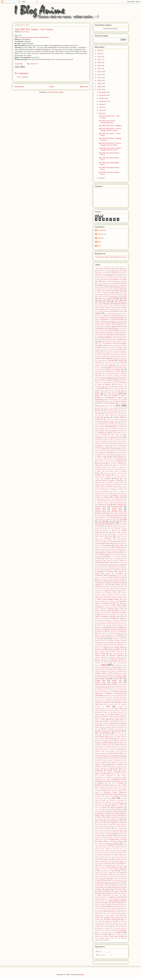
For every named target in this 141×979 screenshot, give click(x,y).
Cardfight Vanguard (106, 347)
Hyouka (116, 478)
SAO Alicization (115, 753)
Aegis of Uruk (100, 275)
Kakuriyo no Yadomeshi (117, 534)
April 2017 (112, 304)
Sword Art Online (118, 832)
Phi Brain (99, 718)
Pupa (105, 723)
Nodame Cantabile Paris (117, 671)
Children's (99, 353)
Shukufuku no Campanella (116, 800)
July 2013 (112, 523)
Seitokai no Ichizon (101, 766)
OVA (108, 707)
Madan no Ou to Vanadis (117, 595)
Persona (113, 714)
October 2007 (121, 677)
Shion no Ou (119, 796)
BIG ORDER (112, 324)
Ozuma (109, 708)
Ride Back (110, 738)
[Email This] (15, 67)
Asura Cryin (108, 311)
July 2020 (106, 527)
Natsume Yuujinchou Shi (102, 659)
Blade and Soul (120, 328)
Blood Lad (105, 332)
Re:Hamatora (111, 729)
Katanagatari (107, 545)
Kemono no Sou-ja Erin (101, 547)
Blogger (81, 974)
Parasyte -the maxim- (118, 712)
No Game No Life (112, 669)
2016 (99, 62)
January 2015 (110, 512)
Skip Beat (108, 805)
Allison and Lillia (121, 283)
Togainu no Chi (99, 869)
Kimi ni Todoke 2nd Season (111, 553)
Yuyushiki (107, 928)
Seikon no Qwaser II (117, 764)
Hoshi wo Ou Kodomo (113, 469)
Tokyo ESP (109, 869)
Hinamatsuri (106, 465)
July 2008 (123, 519)
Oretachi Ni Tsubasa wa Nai (104, 702)
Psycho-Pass (120, 721)
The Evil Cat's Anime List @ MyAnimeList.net (110, 257)
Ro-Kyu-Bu (98, 742)
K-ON (105, 528)
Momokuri (99, 629)
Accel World (111, 272)
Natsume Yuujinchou (116, 655)
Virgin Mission (115, 895)
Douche (115, 390)
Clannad (111, 360)
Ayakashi (116, 313)
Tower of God (109, 876)
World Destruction (113, 908)
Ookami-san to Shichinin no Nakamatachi (109, 693)
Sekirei (112, 768)
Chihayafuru (123, 351)
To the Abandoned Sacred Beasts (111, 865)
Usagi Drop (121, 885)
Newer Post (19, 87)
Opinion (97, 695)
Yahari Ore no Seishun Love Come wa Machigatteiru (109, 913)
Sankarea (105, 753)
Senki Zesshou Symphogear (104, 775)
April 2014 (117, 302)
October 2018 (98, 686)
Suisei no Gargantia (119, 828)
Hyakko (108, 478)
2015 (99, 65)
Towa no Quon (99, 876)
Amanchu (123, 285)
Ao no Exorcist (105, 296)
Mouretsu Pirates (114, 636)
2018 (99, 56)
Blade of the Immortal (100, 330)
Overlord (120, 706)
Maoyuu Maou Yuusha (116, 609)
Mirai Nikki (112, 625)
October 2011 (116, 680)
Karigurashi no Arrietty (119, 543)
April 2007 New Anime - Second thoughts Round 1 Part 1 (110, 149)
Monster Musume (116, 633)
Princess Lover (108, 722)
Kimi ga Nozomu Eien (113, 551)
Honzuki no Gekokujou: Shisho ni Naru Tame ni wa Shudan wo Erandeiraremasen (110, 467)
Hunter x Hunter (119, 475)
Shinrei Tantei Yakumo (111, 794)
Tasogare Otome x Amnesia (117, 839)
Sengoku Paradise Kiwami (117, 773)
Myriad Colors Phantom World (114, 648)
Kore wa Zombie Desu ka (113, 566)
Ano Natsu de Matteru (101, 292)
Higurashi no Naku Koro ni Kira (106, 462)
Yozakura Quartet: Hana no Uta (115, 923)
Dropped (120, 394)
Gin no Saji (118, 426)
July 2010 (112, 521)
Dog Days (101, 388)
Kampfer (114, 541)
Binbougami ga (122, 324)
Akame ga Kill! (107, 279)
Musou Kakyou (117, 642)
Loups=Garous (117, 586)
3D (111, 270)
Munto (96, 640)
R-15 (118, 725)
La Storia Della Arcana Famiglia (115, 579)
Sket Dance (98, 805)
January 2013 (116, 510)
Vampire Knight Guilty (102, 893)
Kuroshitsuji (119, 573)
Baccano (114, 315)
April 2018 (121, 304)
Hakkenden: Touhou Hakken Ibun (106, 445)
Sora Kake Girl (119, 809)
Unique (117, 884)
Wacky (105, 897)
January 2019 (123, 513)
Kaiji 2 (114, 532)
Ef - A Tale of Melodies (108, 403)
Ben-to (105, 324)
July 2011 (123, 521)
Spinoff (99, 822)
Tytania (106, 880)
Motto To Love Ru (101, 637)
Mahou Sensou (122, 597)
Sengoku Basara (112, 770)
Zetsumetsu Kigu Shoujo (117, 934)
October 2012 (100, 682)
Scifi (107, 759)
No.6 (123, 669)
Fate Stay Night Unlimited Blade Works (113, 411)
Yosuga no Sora (110, 921)
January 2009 (118, 506)
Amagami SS (101, 285)
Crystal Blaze (109, 366)
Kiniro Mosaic (121, 554)
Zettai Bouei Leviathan (101, 936)
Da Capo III (114, 367)
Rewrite (102, 738)
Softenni (110, 809)
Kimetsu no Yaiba (100, 551)
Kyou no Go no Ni (120, 575)
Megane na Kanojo (111, 620)
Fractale (97, 417)
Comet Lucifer (120, 364)
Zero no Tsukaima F (102, 932)
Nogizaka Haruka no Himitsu (104, 673)
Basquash (121, 323)
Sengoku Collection (108, 772)
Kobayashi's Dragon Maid (102, 560)
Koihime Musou (109, 562)
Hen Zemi (115, 452)
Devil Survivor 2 (119, 384)
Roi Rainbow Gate (121, 742)
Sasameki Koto (105, 755)
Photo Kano (108, 718)
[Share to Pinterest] (24, 67)
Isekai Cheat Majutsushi (114, 499)
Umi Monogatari (114, 882)
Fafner (120, 408)
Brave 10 (118, 336)
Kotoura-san (98, 569)
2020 (99, 50)
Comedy (121, 362)
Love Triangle (121, 588)
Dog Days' (111, 388)
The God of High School (105, 852)
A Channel (123, 270)
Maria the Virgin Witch (103, 612)
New (104, 665)
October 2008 (104, 678)
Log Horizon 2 (107, 586)
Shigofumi (121, 783)
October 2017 (121, 684)
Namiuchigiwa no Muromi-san (116, 651)
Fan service (110, 410)
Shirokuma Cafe (99, 798)
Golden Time (120, 432)
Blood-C (112, 332)
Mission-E (121, 625)
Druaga (97, 395)
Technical (102, 845)
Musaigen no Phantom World (116, 640)
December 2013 (121, 379)
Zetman (113, 932)
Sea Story (113, 759)
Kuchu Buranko (122, 569)
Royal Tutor (121, 746)
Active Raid (114, 274)
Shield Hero (111, 783)
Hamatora (115, 447)
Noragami (110, 675)
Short (114, 798)
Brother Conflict (116, 337)
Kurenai (97, 573)
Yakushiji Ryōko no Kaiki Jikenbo (104, 915)
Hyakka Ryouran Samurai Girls (104, 476)
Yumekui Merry (99, 926)
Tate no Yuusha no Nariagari (102, 843)
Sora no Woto (115, 813)
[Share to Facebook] (22, 67)
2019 (99, 53)
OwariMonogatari (99, 708)
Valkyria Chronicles (103, 891)
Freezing (106, 417)
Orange (104, 695)
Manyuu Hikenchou (100, 608)
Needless (115, 661)
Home (51, 87)
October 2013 (116, 682)
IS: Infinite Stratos (118, 497)
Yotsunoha (121, 921)
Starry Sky (98, 824)
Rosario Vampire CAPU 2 (109, 746)
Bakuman (97, 321)
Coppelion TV (98, 366)
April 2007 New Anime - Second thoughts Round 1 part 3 (110, 129)
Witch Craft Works (106, 904)
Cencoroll (97, 349)
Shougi (122, 798)
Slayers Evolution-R (117, 807)
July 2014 (122, 523)
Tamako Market (120, 835)
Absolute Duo (100, 272)
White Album (116, 902)
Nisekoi (123, 667)
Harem (102, 450)
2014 (99, 68)
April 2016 (103, 304)
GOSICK (104, 434)
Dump (106, 395)
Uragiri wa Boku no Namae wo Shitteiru (105, 885)
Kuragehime (121, 571)
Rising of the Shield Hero (104, 740)
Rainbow (122, 727)
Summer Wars (110, 830)
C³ (103, 345)
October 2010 (100, 680)
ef (97, 403)
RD (102, 729)
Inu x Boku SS (106, 493)
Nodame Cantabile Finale (102, 671)
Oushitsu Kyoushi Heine (110, 704)
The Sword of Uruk (105, 859)
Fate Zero (98, 413)
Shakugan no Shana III (104, 781)
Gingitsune (115, 428)
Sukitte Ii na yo (99, 830)
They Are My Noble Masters (116, 861)
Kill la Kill (103, 549)
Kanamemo (123, 541)
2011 (99, 77)
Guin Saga (104, 437)
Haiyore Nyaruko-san (114, 441)
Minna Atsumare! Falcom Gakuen (117, 623)
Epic (96, 408)
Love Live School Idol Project (107, 588)
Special (121, 819)
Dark (96, 375)
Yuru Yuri (115, 926)
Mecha (107, 618)
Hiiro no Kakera (112, 463)
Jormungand (113, 517)
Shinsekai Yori (109, 796)
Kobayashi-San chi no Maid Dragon (114, 558)
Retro (96, 738)
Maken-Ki (122, 607)
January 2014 (99, 512)
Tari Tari (103, 839)
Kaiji (107, 532)
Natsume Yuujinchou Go (101, 657)
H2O (123, 438)
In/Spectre (114, 489)
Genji (106, 425)
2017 (99, 59)
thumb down (98, 863)
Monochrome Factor (112, 631)
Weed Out (104, 900)
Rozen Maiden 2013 (100, 748)
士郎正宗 (105, 940)
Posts (100, 951)
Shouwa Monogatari (100, 800)
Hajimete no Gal (122, 443)
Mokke (124, 627)
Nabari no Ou (120, 649)
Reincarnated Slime (100, 735)
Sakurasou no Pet (114, 751)
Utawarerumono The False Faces (115, 889)
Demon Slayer (101, 380)
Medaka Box (115, 618)
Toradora (121, 872)
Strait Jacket (104, 826)
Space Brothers (111, 819)
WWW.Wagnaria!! (113, 911)
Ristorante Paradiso (119, 740)
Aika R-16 (114, 275)
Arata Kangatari (116, 307)
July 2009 (101, 521)
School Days (120, 757)
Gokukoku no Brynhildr (105, 432)
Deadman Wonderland (107, 379)
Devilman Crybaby (100, 386)
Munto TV (103, 640)
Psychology (98, 723)
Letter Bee (103, 583)
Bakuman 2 (106, 321)
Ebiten (105, 401)
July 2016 (107, 525)
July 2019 (99, 527)
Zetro (99, 242)
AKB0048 (115, 281)
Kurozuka (109, 575)
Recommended (104, 733)
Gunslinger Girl (114, 438)
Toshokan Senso (106, 874)
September (103, 101)
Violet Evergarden (121, 893)
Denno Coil (34, 64)
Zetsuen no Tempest (101, 934)
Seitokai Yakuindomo (101, 768)
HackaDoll (97, 439)
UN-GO (110, 884)
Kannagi (99, 543)
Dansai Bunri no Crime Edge (114, 371)
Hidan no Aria (101, 456)
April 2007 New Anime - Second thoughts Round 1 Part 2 (110, 144)
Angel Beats (116, 287)
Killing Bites (121, 549)
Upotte (123, 884)
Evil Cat (108, 408)
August (102, 104)
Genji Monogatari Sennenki (117, 425)
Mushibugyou (98, 642)
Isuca (96, 504)
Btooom (124, 337)
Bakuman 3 (114, 321)
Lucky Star (98, 590)
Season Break (122, 759)
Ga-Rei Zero (109, 419)
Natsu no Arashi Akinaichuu (116, 653)
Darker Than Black (106, 375)
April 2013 (106, 302)
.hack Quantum (99, 268)
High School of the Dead (112, 458)
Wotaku (114, 910)
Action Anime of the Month (102, 274)
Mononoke (123, 631)
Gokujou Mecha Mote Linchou (118, 430)
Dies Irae (109, 386)
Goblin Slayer (104, 430)
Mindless (103, 623)
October (102, 98)
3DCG (115, 270)
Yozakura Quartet (100, 923)
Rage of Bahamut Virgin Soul (110, 727)
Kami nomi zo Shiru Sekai (103, 536)
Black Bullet (100, 326)
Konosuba (99, 566)
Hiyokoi (115, 465)
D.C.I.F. (99, 367)
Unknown (100, 238)
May (101, 113)
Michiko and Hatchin (107, 622)
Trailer (122, 876)
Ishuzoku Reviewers (118, 502)
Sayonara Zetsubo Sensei (105, 757)
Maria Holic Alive (122, 610)
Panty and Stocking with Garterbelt (104, 710)
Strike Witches (101, 828)
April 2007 (103, 298)
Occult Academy (110, 676)
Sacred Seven (113, 748)
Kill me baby (112, 549)
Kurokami (107, 573)
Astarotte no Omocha (109, 309)
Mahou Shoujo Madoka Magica (108, 599)
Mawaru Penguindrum (102, 616)
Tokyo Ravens (104, 870)
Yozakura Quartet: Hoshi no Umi (103, 925)
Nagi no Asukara (100, 651)
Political (97, 720)
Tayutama (116, 843)
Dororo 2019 (106, 390)
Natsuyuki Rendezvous (118, 659)
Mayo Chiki (116, 616)
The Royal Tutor (106, 857)
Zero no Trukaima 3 (120, 930)
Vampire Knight (119, 891)
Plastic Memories (119, 718)
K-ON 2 (112, 528)
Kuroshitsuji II (99, 575)
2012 (99, 74)
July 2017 (116, 525)
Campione (109, 345)
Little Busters (115, 584)
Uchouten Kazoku (116, 880)
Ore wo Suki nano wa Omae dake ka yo (112, 701)
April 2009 (122, 298)
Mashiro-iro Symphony (118, 614)
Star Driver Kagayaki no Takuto (113, 822)
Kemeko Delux (119, 545)
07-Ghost (108, 268)
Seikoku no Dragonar (118, 762)
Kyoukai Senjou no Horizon (117, 577)
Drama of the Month (109, 394)
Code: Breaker (112, 362)
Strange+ (112, 826)
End (118, 405)
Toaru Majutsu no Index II (116, 867)
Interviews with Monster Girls (103, 491)
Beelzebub (98, 324)
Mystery (110, 649)
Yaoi (118, 915)
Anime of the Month (107, 289)
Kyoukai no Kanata (100, 577)
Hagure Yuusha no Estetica (112, 439)
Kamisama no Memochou (102, 541)
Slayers (104, 807)
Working (105, 906)
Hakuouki (121, 445)
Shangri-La (100, 783)
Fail (125, 408)
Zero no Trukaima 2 (106, 930)
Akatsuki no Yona (106, 281)
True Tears (106, 878)
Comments (102, 955)
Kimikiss (102, 554)
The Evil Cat (101, 230)
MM (105, 627)
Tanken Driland (108, 837)
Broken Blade (104, 338)
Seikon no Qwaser (101, 764)
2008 (99, 86)
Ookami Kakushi (119, 691)
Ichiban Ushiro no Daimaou (104, 486)
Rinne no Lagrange (121, 738)
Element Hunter (108, 406)
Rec (125, 731)
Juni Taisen (115, 527)
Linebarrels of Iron (101, 584)
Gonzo (97, 434)
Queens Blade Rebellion (108, 725)
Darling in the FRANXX (114, 377)
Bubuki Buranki (101, 339)
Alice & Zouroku (109, 283)
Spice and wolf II (121, 821)
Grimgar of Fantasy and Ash (111, 436)
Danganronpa (98, 371)
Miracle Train (101, 625)
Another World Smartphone (113, 294)
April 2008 (112, 298)
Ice (123, 484)
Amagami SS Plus (114, 285)
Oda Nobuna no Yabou (120, 686)
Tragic (117, 876)
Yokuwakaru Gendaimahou (112, 919)
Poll (103, 720)
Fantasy (119, 410)
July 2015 (98, 525)
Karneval (97, 545)
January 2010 (100, 508)
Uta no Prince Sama (101, 887)
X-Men (122, 911)
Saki (119, 749)
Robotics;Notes (108, 742)
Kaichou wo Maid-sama (110, 530)
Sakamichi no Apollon (108, 749)
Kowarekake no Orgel (110, 569)
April (101, 178)
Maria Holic (111, 610)
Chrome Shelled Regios (102, 358)
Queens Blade (114, 723)
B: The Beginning (104, 315)
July (100, 107)
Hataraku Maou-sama (113, 450)
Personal (97, 716)
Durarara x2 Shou (117, 399)
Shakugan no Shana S (120, 781)
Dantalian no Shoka (119, 373)
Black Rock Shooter (106, 328)
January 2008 (105, 506)
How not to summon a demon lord (113, 473)
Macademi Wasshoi (109, 590)
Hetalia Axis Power (121, 454)
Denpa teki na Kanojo (112, 382)
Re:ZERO (121, 729)
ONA (111, 688)
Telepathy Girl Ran (114, 845)
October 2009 (118, 678)
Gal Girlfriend (120, 419)
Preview (112, 720)
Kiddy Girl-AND (116, 547)
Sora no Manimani (100, 811)
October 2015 (110, 684)
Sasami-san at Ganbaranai (119, 755)
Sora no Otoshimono (114, 811)
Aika (107, 276)
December (103, 92)
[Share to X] (20, 67)
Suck (109, 828)
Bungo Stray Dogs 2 (106, 341)
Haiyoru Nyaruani (110, 443)
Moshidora (120, 635)
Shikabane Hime (100, 785)
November (103, 95)
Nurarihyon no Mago (121, 675)
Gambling (97, 421)
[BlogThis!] (18, 67)
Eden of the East (120, 401)
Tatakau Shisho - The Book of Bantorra (110, 841)
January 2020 (100, 515)
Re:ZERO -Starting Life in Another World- (108, 731)
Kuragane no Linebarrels (105, 571)
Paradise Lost (106, 712)
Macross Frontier (111, 592)
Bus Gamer (117, 341)
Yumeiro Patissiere (120, 925)
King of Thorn (111, 554)
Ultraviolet (104, 882)
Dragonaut (120, 392)
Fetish (105, 413)
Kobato (99, 558)
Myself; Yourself (100, 649)
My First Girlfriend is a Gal (119, 644)
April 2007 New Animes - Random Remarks (107, 122)
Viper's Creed (102, 895)
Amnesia (107, 287)
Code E (103, 362)
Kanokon (107, 543)
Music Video (107, 642)
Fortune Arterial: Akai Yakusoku (114, 415)
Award (97, 313)
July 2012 (101, 523)
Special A (98, 821)
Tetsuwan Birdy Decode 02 (103, 848)
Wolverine (97, 906)
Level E (112, 583)
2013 (99, 71)
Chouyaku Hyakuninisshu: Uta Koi (115, 356)
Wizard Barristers (119, 904)
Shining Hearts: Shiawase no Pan (111, 790)
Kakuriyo (105, 534)
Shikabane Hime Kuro (115, 785)
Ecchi (111, 401)
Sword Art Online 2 (100, 833)
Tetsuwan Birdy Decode (117, 847)
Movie (106, 638)
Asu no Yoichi (98, 311)
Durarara (97, 399)
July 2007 (114, 519)
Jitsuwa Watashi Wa (100, 517)
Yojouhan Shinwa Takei (112, 917)
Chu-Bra (115, 358)
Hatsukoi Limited (104, 452)
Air (95, 277)
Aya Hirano (108, 313)
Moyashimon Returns (118, 638)
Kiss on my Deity (100, 556)
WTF (104, 912)
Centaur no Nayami (108, 349)
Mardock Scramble (100, 610)
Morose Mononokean (108, 635)
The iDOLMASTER (119, 852)
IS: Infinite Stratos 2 (100, 499)
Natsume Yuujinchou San (117, 657)
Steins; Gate (106, 824)
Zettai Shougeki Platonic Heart (104, 938)
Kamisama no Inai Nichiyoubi (115, 540)
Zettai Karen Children (117, 936)
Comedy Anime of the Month (103, 364)
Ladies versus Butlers (102, 581)
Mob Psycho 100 (114, 627)
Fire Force (98, 415)
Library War (120, 583)
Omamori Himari (102, 688)
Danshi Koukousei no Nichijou (103, 373)
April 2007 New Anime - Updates (110, 125)
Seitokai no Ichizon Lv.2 (117, 766)
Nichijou (97, 667)
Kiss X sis (112, 556)
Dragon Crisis (99, 392)
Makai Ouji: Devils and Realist (109, 607)
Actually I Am (123, 274)
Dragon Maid (111, 392)
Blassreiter (112, 330)
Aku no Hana (98, 283)
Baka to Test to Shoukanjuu (109, 317)
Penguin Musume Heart (101, 714)
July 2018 (123, 525)
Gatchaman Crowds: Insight (110, 421)
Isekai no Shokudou (115, 500)
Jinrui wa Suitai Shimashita (115, 515)
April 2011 (115, 300)
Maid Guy (115, 603)
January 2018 (112, 513)
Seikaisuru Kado (101, 760)
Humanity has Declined (103, 475)
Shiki (124, 785)
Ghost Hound (98, 426)
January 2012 (100, 510)
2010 (99, 80)
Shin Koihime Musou (102, 787)
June (101, 110)
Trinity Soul (98, 878)
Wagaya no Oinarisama (116, 897)
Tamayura (97, 837)
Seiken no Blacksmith (114, 760)
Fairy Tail (100, 410)
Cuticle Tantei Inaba (121, 366)
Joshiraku (107, 519)
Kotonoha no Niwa (120, 568)
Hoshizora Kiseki (113, 471)
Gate (122, 421)
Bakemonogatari (119, 319)
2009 (99, 83)
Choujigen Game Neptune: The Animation (115, 353)
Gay (96, 423)
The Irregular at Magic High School (104, 854)
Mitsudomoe (98, 627)
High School (113, 456)
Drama (97, 394)
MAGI (96, 597)
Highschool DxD (121, 460)
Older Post (84, 87)
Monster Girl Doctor (102, 633)
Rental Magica (100, 736)
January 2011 (116, 508)
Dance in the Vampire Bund (115, 369)
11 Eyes (116, 268)
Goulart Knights (114, 434)
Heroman (111, 454)
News (115, 665)
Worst (107, 910)
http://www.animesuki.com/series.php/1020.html (33, 37)
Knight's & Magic (121, 556)
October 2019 (108, 686)
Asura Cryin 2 (119, 311)
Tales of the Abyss (108, 835)
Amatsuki (99, 287)
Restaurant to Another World (116, 736)
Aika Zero (122, 275)
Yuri (108, 926)
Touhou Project (120, 874)
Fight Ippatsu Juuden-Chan (117, 413)
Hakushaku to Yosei (102, 447)
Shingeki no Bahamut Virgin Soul (110, 788)
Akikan (122, 281)
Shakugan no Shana (119, 779)
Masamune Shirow (105, 614)
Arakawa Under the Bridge (111, 306)
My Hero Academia (103, 646)
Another (112, 293)
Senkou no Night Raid (113, 777)
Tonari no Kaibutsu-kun (109, 872)
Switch (108, 832)
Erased (102, 408)
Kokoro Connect (122, 562)
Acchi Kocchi (120, 272)
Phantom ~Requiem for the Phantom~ (114, 716)
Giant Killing (108, 426)
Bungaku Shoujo (111, 339)
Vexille (113, 893)
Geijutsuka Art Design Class (109, 423)
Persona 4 (121, 714)
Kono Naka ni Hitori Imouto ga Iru (106, 564)
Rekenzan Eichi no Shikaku (116, 735)
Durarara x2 (106, 399)
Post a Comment (22, 77)
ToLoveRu (114, 871)
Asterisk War (120, 309)
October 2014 (99, 684)
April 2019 (98, 306)
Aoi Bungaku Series (116, 296)
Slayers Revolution (100, 809)
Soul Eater (100, 819)
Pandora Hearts (119, 709)
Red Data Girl (119, 733)
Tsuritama (115, 878)
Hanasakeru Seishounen (110, 449)
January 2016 (122, 512)
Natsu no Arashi (100, 653)
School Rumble (99, 759)
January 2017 (101, 514)
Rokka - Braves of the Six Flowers (108, 744)
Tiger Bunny (108, 863)
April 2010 (102, 300)
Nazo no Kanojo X (103, 661)
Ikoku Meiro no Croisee (108, 488)
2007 (99, 89)
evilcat (114, 408)
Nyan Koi (100, 677)
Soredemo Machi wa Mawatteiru (117, 817)
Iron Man (104, 495)
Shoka (107, 798)
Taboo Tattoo (111, 834)
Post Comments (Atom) (55, 92)
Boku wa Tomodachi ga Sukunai (110, 334)
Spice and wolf (108, 821)
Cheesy (115, 351)
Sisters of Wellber (118, 804)
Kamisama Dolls (110, 538)
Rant (96, 729)
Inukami (115, 493)
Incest (122, 489)
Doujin (122, 390)
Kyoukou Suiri (101, 579)
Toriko (96, 874)
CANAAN (117, 345)
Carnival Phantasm (119, 347)
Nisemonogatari (99, 669)
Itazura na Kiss (105, 504)
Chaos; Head (107, 351)
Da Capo (106, 368)
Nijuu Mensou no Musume (109, 667)
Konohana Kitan (122, 564)
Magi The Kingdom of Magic (108, 597)
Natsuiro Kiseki (100, 655)
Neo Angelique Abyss (110, 662)
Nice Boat (122, 665)
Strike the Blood (122, 826)
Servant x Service (106, 779)
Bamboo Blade (110, 323)
